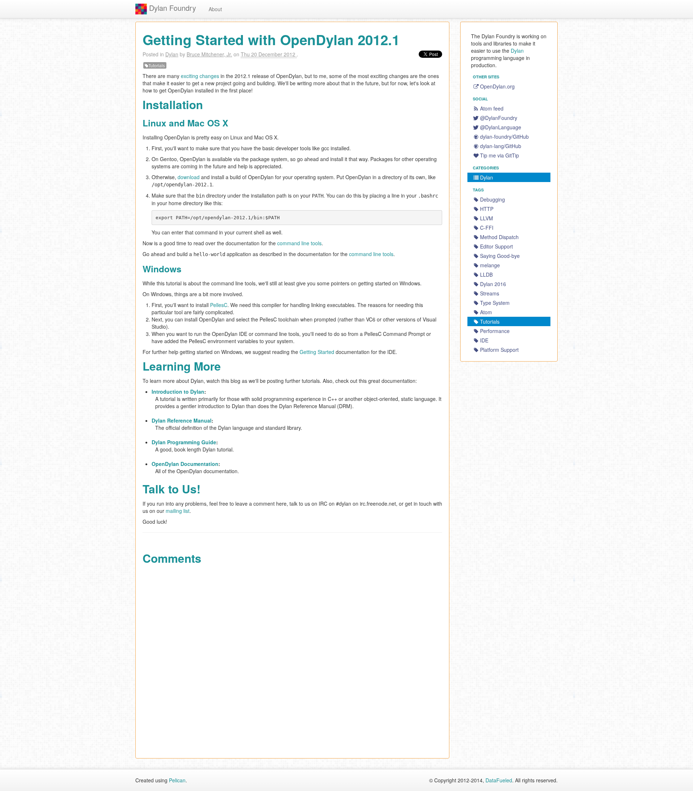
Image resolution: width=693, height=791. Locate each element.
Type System (495, 302)
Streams (489, 293)
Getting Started (317, 351)
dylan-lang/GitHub (500, 146)
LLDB (486, 274)
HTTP (486, 208)
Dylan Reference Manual (182, 420)
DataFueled (498, 780)
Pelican (177, 780)
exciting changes (200, 75)
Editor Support (496, 246)
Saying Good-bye (500, 255)
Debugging (492, 199)
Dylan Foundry (171, 8)
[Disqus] (292, 659)
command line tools (299, 243)
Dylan (171, 54)
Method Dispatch (499, 237)
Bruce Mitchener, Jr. (209, 54)
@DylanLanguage (500, 127)
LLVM (486, 218)
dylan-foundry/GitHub (504, 136)
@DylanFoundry (498, 117)
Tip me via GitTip (499, 155)
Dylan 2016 (493, 284)
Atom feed (492, 108)
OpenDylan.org (497, 86)
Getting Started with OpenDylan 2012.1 (271, 39)
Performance (495, 330)
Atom (486, 312)
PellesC (218, 304)
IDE (484, 340)
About (215, 9)
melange (490, 265)
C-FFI (486, 227)
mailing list (177, 510)
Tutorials (156, 65)
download (189, 177)
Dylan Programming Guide (184, 442)
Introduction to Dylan (178, 391)
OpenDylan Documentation (185, 463)
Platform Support (499, 349)
